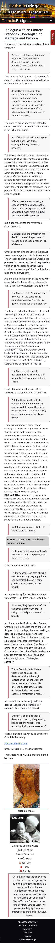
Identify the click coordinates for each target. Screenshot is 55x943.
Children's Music (25, 850)
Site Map (27, 932)
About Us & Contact (27, 922)
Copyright (27, 929)
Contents (52, 37)
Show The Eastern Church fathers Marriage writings (26, 541)
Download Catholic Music (25, 845)
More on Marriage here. (16, 743)
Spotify (26, 871)
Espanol (27, 936)
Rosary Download (25, 854)
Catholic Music (26, 811)
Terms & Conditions (27, 925)
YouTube (26, 862)
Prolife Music (25, 858)
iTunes (25, 867)
